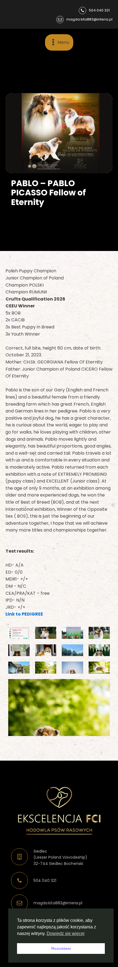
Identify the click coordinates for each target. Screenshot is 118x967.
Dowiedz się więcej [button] (66, 933)
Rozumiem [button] (61, 948)
